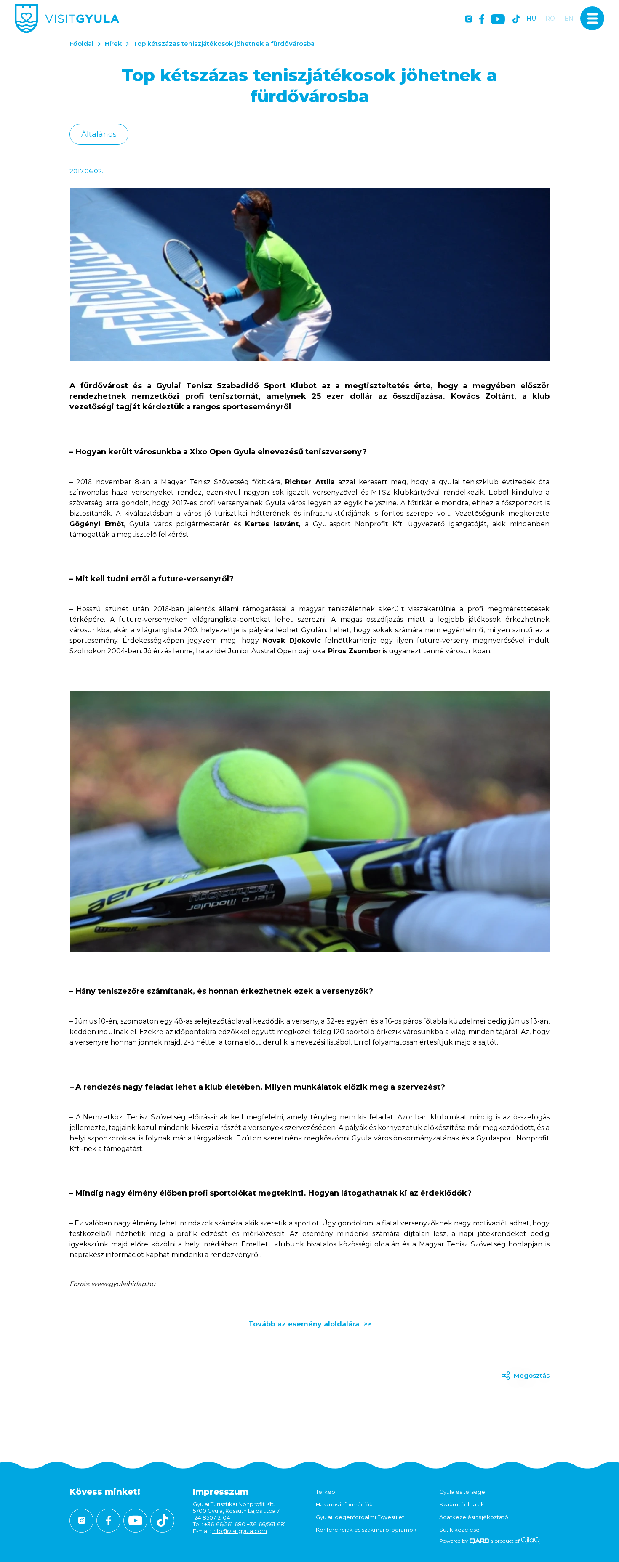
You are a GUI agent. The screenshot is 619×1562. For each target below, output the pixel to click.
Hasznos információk (344, 1504)
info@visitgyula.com (239, 1531)
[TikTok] (516, 19)
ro (550, 18)
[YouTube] (498, 19)
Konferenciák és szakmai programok (366, 1529)
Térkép (325, 1491)
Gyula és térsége (462, 1491)
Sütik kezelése (459, 1529)
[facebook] (481, 19)
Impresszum (220, 1492)
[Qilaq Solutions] (530, 1541)
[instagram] (468, 19)
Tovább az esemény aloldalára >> (309, 1324)
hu (531, 18)
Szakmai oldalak (461, 1504)
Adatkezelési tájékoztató (473, 1517)
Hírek (113, 44)
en (569, 18)
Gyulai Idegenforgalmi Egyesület (360, 1517)
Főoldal (81, 44)
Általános (99, 134)
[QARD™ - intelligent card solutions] (479, 1541)
